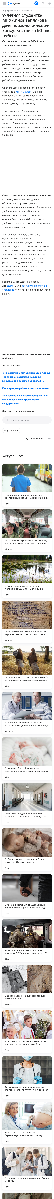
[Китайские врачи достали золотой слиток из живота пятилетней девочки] (27, 1077)
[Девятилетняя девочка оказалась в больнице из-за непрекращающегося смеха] (27, 804)
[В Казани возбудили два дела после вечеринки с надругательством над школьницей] (27, 895)
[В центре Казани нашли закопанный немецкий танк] (27, 986)
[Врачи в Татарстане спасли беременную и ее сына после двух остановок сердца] (27, 1123)
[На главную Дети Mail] (16, 3)
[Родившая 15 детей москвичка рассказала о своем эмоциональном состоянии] (27, 758)
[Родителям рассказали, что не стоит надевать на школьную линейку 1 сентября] (27, 1031)
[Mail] (10, 3)
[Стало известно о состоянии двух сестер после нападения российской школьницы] (27, 485)
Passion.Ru (27, 10)
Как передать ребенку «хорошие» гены (25, 388)
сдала (10, 285)
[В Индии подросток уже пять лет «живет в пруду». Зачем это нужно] (27, 576)
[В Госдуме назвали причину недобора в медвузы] (27, 1168)
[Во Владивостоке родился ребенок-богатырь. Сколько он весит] (27, 849)
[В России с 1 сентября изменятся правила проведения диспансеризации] (27, 713)
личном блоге (24, 91)
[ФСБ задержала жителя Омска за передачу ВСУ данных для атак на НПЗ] (27, 940)
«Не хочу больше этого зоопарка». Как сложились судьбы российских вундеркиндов (25, 399)
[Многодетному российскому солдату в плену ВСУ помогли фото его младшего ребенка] (27, 530)
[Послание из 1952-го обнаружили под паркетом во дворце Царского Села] (27, 622)
